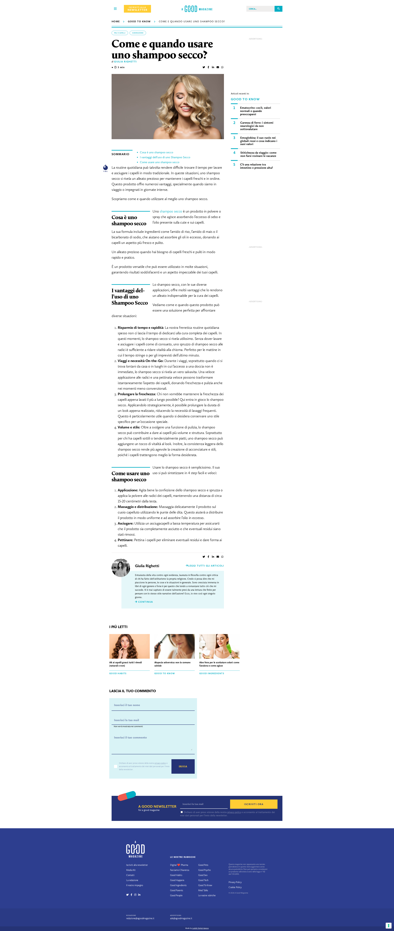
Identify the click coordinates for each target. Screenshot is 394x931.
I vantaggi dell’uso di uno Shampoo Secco (165, 157)
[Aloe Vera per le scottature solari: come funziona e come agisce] (219, 647)
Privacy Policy (235, 882)
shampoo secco (171, 211)
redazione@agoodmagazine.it (140, 918)
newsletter (137, 9)
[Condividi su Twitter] (203, 67)
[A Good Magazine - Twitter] (128, 894)
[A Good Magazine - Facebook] (132, 894)
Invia (183, 766)
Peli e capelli (119, 33)
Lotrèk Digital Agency (200, 928)
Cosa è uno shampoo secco (156, 152)
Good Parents (176, 890)
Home (116, 21)
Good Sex (202, 875)
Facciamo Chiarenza (179, 870)
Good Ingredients (211, 673)
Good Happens (177, 880)
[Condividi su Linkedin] (213, 67)
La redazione (132, 880)
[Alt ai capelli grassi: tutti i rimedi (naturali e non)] (129, 647)
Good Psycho (204, 870)
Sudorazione (137, 33)
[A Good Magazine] (197, 9)
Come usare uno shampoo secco (159, 162)
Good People (176, 895)
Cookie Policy (235, 887)
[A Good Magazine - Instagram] (136, 894)
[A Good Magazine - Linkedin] (139, 894)
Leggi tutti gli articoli (206, 565)
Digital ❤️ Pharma (179, 864)
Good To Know (139, 21)
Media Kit (131, 870)
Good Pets (203, 864)
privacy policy (160, 763)
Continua (145, 601)
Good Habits (118, 673)
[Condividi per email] (217, 67)
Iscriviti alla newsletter (137, 864)
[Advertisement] (255, 62)
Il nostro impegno (134, 885)
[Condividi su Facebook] (208, 67)
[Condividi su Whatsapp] (222, 67)
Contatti (130, 875)
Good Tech (203, 880)
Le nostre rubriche (206, 895)
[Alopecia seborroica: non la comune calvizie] (174, 647)
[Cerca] (278, 9)
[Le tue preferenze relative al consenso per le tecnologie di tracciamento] (389, 926)
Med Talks (203, 890)
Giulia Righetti (125, 61)
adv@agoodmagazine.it (181, 918)
